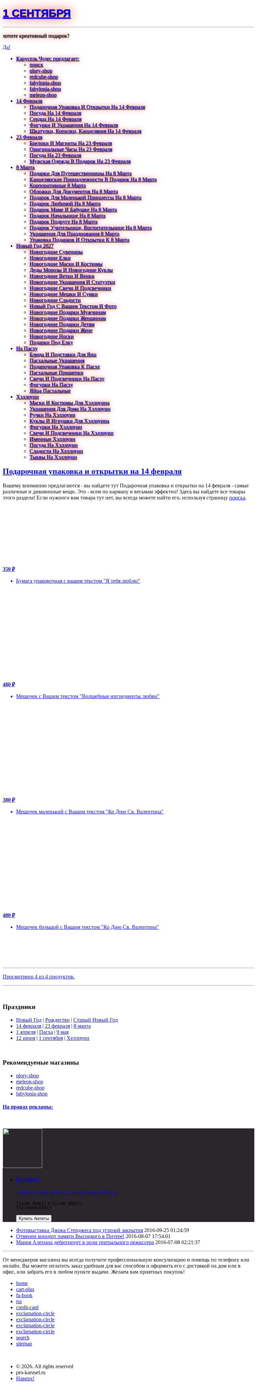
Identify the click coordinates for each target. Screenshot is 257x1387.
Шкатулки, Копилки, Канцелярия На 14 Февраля (85, 131)
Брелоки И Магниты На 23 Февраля (70, 143)
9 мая (63, 1032)
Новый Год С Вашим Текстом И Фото (72, 306)
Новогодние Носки (51, 336)
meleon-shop (43, 95)
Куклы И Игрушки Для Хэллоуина (69, 421)
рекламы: (41, 1107)
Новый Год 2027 (35, 246)
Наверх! (25, 1378)
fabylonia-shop (45, 83)
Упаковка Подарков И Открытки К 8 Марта (79, 240)
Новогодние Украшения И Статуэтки (72, 282)
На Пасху (26, 348)
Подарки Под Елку (51, 342)
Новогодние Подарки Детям (61, 324)
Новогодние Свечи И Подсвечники (70, 288)
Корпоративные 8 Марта (57, 185)
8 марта (82, 1026)
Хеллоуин (78, 1038)
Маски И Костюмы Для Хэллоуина (69, 403)
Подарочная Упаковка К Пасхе (64, 366)
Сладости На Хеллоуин (56, 451)
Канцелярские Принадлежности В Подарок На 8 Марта (93, 179)
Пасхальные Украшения (56, 360)
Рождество (57, 1020)
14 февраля (28, 1026)
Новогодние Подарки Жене (60, 330)
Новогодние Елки (50, 258)
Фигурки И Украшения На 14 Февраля (73, 125)
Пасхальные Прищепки (56, 372)
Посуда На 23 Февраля (55, 155)
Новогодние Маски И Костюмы (65, 264)
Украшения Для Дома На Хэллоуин (69, 409)
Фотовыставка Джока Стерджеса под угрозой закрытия (79, 1230)
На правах (15, 1107)
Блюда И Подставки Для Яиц (62, 354)
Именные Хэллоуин (52, 439)
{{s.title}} (27, 1179)
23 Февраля (29, 137)
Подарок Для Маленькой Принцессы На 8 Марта (85, 197)
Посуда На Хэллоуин (53, 445)
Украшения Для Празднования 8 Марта (74, 233)
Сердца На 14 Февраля (55, 119)
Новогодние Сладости (55, 300)
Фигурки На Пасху (51, 384)
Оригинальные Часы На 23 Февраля (70, 149)
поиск (36, 64)
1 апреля (25, 1032)
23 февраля (57, 1026)
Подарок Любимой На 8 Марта (64, 203)
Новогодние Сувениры (56, 252)
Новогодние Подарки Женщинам (67, 318)
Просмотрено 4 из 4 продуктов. (39, 976)
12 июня (25, 1038)
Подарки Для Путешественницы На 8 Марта (80, 173)
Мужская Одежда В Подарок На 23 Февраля (80, 161)
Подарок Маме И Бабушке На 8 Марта (73, 209)
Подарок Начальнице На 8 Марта (67, 215)
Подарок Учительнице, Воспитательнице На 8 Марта (90, 227)
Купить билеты (34, 1218)
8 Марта (25, 167)
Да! (6, 47)
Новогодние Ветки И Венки (61, 276)
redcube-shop (43, 76)
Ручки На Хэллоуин (52, 415)
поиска (237, 497)
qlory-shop (40, 70)
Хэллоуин (27, 396)
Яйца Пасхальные (50, 390)
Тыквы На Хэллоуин (53, 457)
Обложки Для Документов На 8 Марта (73, 191)
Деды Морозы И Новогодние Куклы (71, 270)
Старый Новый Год (95, 1020)
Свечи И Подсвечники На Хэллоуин (71, 433)
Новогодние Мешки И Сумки (63, 294)
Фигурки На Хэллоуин (55, 427)
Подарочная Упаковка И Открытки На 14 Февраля (87, 107)
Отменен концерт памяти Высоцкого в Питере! (70, 1236)
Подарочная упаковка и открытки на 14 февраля (92, 471)
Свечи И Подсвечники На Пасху (66, 378)
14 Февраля (29, 101)
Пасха (46, 1032)
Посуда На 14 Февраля (55, 113)
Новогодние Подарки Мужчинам (67, 312)
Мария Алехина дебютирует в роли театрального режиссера (85, 1242)
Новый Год (28, 1020)
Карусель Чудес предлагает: (47, 58)
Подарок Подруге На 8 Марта (63, 221)
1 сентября (37, 13)
